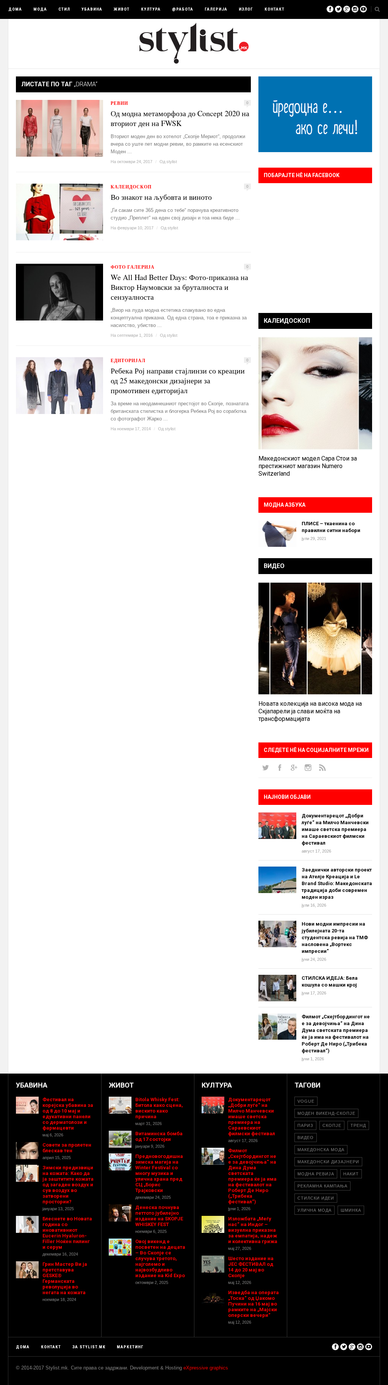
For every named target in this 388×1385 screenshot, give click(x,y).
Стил (64, 9)
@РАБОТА (182, 9)
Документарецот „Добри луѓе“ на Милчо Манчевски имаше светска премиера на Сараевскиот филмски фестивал (335, 829)
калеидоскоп (131, 187)
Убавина (91, 9)
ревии (119, 103)
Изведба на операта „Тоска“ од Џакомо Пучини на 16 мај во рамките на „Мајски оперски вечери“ (253, 1304)
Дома (15, 9)
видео (305, 1137)
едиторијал (128, 360)
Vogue (305, 1101)
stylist (171, 161)
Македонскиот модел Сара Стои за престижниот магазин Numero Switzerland (307, 466)
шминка (351, 1210)
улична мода (314, 1210)
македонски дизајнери (328, 1161)
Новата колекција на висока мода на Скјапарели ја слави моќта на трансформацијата (310, 711)
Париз (305, 1125)
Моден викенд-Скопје (326, 1113)
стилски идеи (315, 1198)
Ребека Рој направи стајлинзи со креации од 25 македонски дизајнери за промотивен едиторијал (178, 380)
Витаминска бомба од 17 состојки (159, 1136)
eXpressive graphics (205, 1368)
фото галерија (133, 267)
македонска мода (320, 1149)
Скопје (331, 1125)
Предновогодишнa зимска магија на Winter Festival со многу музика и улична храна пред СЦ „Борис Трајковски (159, 1173)
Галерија (216, 9)
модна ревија (315, 1174)
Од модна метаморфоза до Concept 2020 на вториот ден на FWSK (180, 118)
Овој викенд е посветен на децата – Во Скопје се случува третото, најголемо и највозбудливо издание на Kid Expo (160, 1258)
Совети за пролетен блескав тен (66, 1147)
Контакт (274, 9)
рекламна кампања (322, 1186)
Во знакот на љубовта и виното (161, 197)
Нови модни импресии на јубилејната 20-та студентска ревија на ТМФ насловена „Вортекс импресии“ (335, 937)
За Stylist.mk (88, 1347)
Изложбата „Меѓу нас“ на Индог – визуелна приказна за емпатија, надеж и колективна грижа (252, 1230)
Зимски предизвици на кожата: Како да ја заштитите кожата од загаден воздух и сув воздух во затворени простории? (68, 1184)
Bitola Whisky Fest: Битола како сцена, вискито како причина (159, 1108)
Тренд (358, 1125)
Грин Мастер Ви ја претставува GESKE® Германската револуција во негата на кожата (64, 1278)
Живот (122, 9)
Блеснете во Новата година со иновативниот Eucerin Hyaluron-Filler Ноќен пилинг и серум (67, 1233)
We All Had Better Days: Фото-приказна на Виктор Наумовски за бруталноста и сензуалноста (179, 287)
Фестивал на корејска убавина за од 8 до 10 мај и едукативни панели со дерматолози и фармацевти (67, 1114)
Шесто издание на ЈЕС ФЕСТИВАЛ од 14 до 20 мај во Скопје (251, 1267)
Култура (151, 9)
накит (351, 1174)
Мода (40, 9)
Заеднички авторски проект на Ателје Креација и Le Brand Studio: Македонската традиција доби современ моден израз (337, 883)
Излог (246, 9)
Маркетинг (130, 1347)
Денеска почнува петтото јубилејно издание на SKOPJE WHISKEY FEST (159, 1215)
